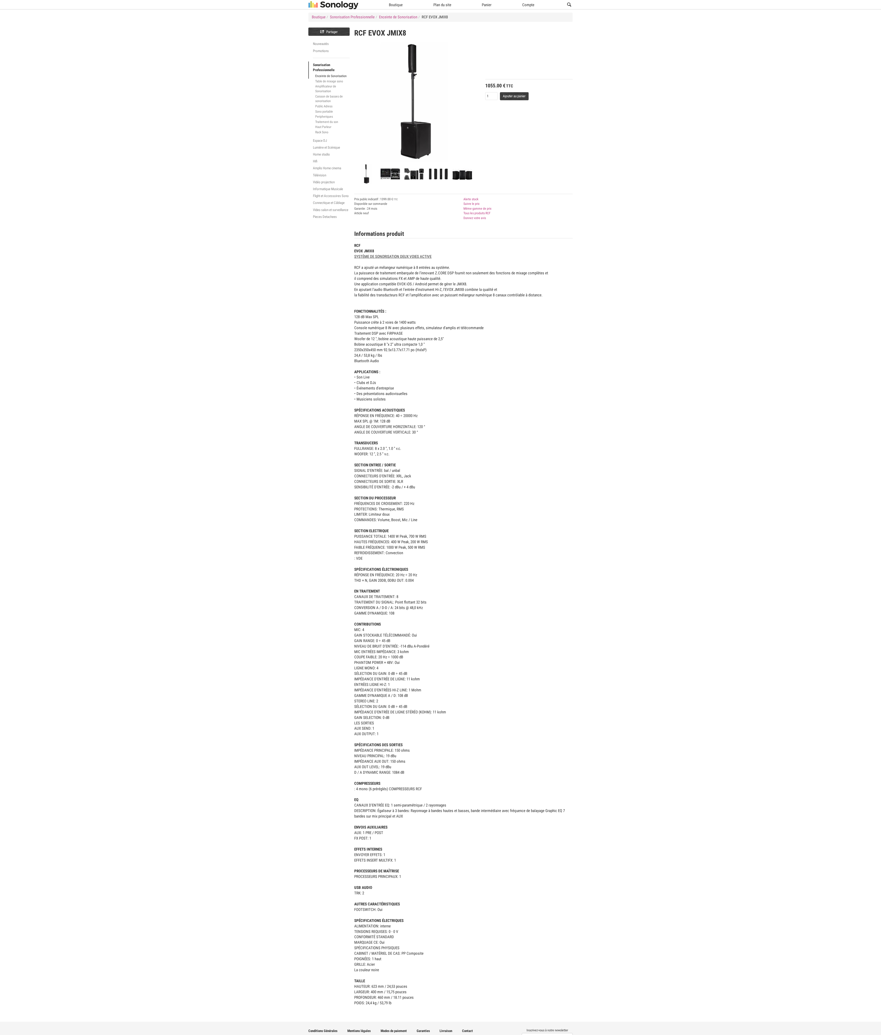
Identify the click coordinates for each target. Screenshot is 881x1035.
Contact (467, 1031)
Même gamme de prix (477, 208)
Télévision (319, 175)
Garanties (423, 1031)
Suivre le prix (471, 204)
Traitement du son (326, 122)
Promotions (321, 51)
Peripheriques (324, 116)
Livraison (446, 1031)
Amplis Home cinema (327, 168)
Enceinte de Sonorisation (331, 76)
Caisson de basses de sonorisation (329, 99)
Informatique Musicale (328, 189)
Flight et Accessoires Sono (331, 196)
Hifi (315, 161)
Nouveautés (321, 44)
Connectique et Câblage (329, 203)
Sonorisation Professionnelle (324, 67)
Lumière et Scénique (326, 147)
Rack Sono (321, 132)
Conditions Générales (322, 1031)
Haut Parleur (323, 127)
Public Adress (323, 106)
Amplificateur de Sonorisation (325, 88)
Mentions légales (359, 1031)
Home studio (321, 154)
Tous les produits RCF (477, 213)
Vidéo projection (324, 182)
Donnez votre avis (474, 218)
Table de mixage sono (329, 81)
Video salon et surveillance (330, 210)
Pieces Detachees (325, 217)
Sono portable (324, 111)
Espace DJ (320, 141)
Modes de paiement (394, 1031)
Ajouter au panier (514, 96)
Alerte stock (470, 199)
